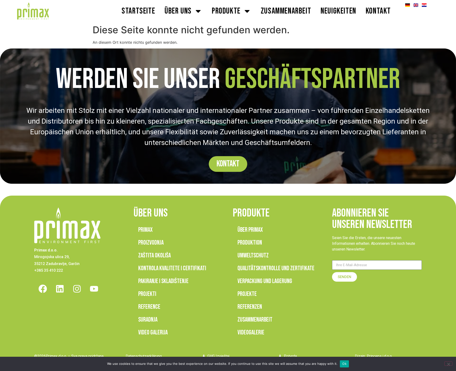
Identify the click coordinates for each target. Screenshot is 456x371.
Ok (344, 364)
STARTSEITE (138, 11)
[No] (448, 363)
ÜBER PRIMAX (250, 230)
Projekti (147, 294)
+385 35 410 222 (48, 270)
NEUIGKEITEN (338, 11)
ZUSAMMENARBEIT (286, 11)
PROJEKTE (247, 294)
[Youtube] (94, 288)
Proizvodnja (151, 242)
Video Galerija (153, 332)
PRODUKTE (226, 11)
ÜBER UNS (178, 11)
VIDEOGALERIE (251, 332)
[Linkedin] (59, 288)
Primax (145, 230)
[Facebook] (42, 288)
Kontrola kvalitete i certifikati (172, 268)
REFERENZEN (250, 307)
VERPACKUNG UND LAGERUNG (265, 281)
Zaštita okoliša (154, 255)
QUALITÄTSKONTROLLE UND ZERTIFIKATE (276, 268)
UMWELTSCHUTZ (253, 255)
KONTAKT (378, 11)
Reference (149, 307)
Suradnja (147, 319)
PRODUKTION (250, 242)
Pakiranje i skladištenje (163, 281)
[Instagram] (77, 288)
